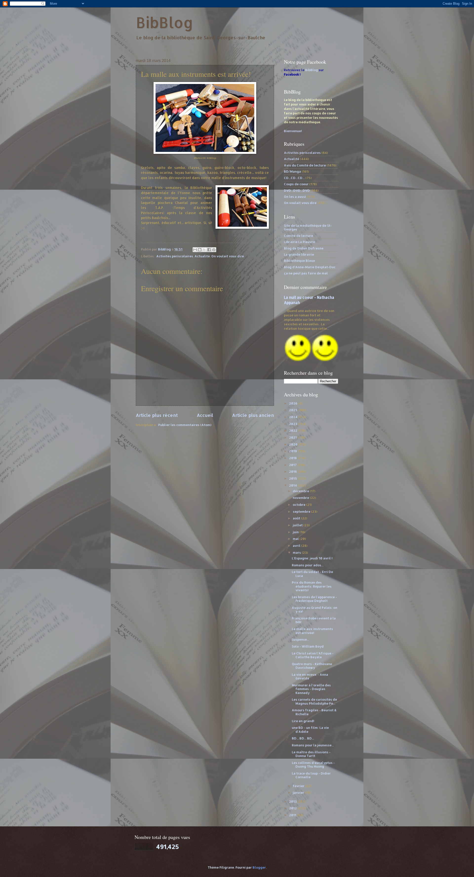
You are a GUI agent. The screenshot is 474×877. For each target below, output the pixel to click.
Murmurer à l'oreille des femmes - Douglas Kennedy (311, 689)
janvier (299, 793)
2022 (293, 430)
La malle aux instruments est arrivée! (312, 630)
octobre (299, 505)
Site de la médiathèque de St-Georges (308, 227)
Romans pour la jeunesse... (313, 745)
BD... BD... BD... (303, 738)
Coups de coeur (296, 184)
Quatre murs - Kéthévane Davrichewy (312, 666)
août (297, 518)
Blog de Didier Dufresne (303, 248)
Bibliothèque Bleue (299, 261)
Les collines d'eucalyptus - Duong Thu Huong (313, 764)
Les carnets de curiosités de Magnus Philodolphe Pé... (314, 701)
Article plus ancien (253, 415)
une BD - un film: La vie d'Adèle (310, 729)
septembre (302, 511)
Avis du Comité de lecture (305, 165)
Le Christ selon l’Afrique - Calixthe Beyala (313, 655)
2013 (293, 801)
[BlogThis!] (199, 249)
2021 (293, 437)
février (299, 786)
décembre (301, 491)
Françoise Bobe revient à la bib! (314, 620)
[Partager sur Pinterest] (213, 249)
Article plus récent (157, 415)
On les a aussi (295, 197)
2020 (293, 444)
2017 (293, 465)
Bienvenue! (293, 131)
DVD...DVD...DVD (297, 190)
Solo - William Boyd (308, 646)
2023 (293, 424)
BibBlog (164, 22)
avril (297, 546)
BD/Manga (292, 171)
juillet (298, 525)
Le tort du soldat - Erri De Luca (312, 573)
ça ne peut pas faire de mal (306, 273)
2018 (293, 458)
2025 (293, 410)
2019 (293, 451)
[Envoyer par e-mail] (195, 249)
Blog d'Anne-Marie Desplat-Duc (310, 267)
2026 (293, 403)
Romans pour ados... (307, 565)
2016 (293, 471)
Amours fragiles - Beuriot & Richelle (314, 712)
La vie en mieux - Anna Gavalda (310, 676)
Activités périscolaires (174, 256)
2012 (293, 808)
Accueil (205, 415)
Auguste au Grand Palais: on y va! (314, 609)
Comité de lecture (298, 236)
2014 (293, 485)
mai (296, 539)
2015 (293, 478)
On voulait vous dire (227, 256)
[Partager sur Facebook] (209, 249)
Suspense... (300, 639)
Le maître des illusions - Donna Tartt (311, 754)
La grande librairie (299, 254)
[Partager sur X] (204, 249)
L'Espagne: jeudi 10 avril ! (312, 558)
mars (297, 552)
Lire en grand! (303, 721)
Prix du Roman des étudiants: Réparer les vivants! (312, 586)
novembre (301, 498)
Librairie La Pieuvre (299, 242)
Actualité (202, 256)
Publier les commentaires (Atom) (184, 425)
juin (296, 532)
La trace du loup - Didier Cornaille (311, 775)
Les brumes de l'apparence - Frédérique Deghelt (314, 599)
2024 (293, 417)
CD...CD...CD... (294, 178)
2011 (293, 815)
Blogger (259, 867)
